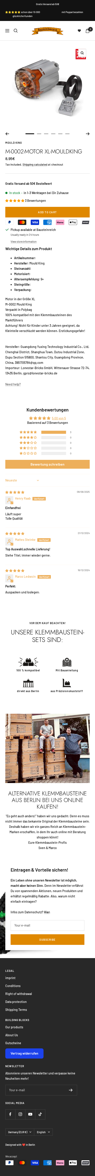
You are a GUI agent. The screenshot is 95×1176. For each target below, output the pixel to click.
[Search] (16, 31)
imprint (10, 978)
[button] (15, 200)
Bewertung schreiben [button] (47, 464)
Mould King (13, 142)
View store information (24, 241)
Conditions (13, 986)
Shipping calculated (35, 164)
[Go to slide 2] (39, 133)
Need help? (13, 384)
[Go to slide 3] (46, 133)
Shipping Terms (16, 1010)
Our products (14, 1027)
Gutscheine (13, 1043)
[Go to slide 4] (53, 133)
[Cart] (87, 31)
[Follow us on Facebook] (10, 1114)
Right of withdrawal (18, 994)
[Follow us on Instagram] (20, 1114)
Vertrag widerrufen (24, 1053)
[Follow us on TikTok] (40, 1114)
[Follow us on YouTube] (30, 1114)
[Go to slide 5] (60, 133)
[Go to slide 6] (67, 133)
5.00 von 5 (59, 418)
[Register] (71, 1090)
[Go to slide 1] (29, 133)
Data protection (16, 1002)
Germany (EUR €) (17, 1132)
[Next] (88, 133)
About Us (11, 1035)
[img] (14, 492)
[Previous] (7, 133)
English (41, 1132)
